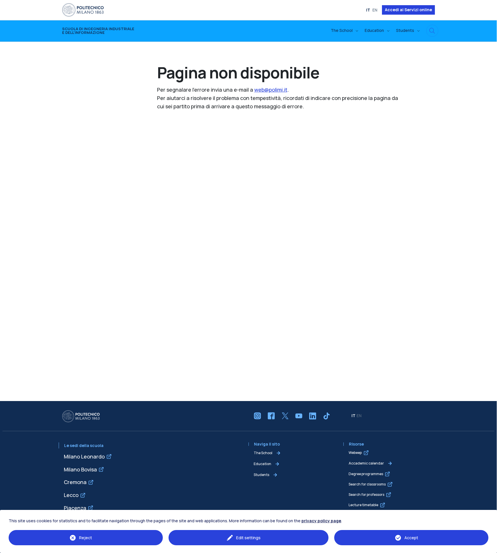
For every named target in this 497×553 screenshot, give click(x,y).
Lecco (71, 495)
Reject (85, 537)
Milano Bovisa (80, 469)
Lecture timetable (363, 504)
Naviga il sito (267, 444)
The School (263, 452)
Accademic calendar (366, 463)
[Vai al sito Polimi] (83, 9)
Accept (411, 537)
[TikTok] (326, 416)
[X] (285, 416)
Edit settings (248, 537)
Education (262, 463)
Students (261, 474)
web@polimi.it (270, 89)
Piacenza (75, 507)
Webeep (355, 452)
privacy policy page (321, 520)
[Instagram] (257, 416)
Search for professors (366, 494)
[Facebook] (271, 416)
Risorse (356, 444)
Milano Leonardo (84, 456)
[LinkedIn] (312, 416)
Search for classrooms (367, 484)
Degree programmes (366, 473)
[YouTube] (298, 416)
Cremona (75, 482)
